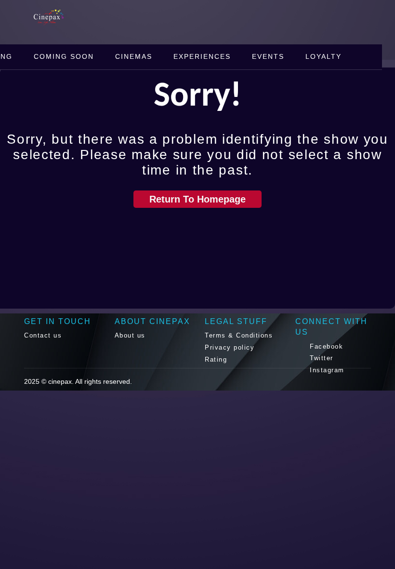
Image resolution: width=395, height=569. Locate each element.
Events (268, 56)
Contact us (43, 335)
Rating (216, 359)
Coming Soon (64, 56)
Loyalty (323, 56)
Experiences (202, 56)
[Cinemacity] (67, 16)
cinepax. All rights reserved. (90, 381)
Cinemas (133, 56)
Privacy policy (229, 347)
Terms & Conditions (239, 335)
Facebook (325, 346)
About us (130, 335)
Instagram (325, 370)
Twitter (320, 358)
